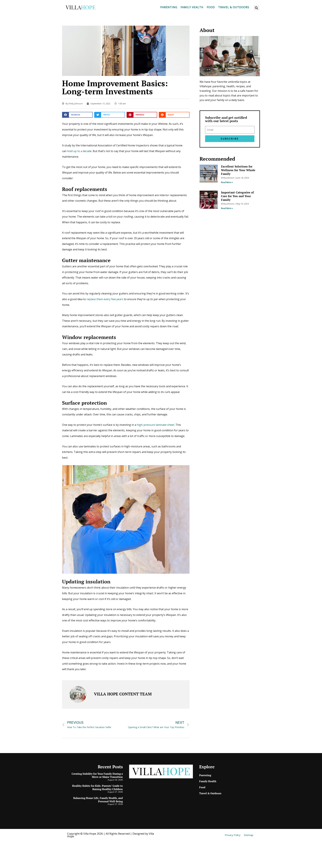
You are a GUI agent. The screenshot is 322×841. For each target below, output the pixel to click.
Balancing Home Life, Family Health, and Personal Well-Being (98, 799)
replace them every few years (105, 299)
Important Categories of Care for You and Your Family (237, 196)
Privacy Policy (232, 835)
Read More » (227, 182)
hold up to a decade (79, 151)
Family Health (192, 7)
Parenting (168, 7)
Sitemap (248, 835)
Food (211, 7)
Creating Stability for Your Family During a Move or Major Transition (97, 775)
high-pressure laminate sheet (155, 425)
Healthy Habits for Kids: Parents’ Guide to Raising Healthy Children (97, 787)
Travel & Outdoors (233, 7)
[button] (256, 8)
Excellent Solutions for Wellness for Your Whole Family (238, 170)
